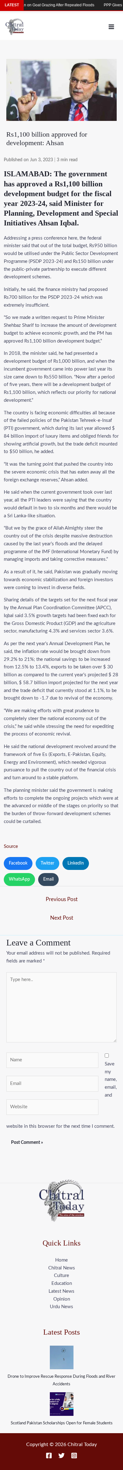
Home (61, 1260)
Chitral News (61, 1268)
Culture (61, 1275)
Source (11, 846)
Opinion (61, 1299)
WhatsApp (19, 879)
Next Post (61, 918)
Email (48, 879)
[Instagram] (74, 1455)
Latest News (61, 1291)
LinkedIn (75, 863)
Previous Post (62, 899)
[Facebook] (49, 1455)
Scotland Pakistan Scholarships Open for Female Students (62, 1423)
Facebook (18, 863)
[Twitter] (61, 1455)
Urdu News (61, 1306)
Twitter (47, 863)
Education (61, 1283)
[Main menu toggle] (111, 26)
